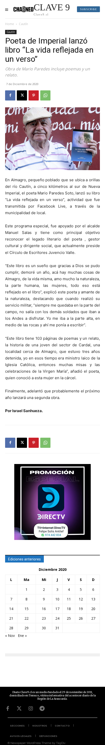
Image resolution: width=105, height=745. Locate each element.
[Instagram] (30, 708)
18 (69, 608)
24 (57, 618)
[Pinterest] (34, 95)
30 (44, 628)
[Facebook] (10, 95)
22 (26, 618)
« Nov (10, 635)
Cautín (23, 24)
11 (69, 599)
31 (57, 628)
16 (44, 608)
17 (57, 608)
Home (9, 24)
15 (26, 608)
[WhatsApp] (45, 95)
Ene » (22, 635)
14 (11, 608)
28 (11, 628)
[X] (22, 95)
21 (11, 618)
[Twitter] (19, 708)
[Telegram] (42, 708)
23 (44, 618)
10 (57, 599)
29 (26, 628)
